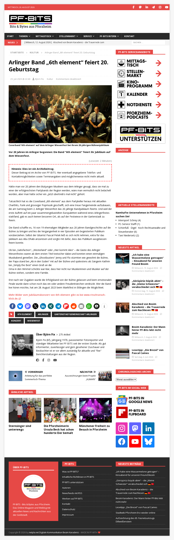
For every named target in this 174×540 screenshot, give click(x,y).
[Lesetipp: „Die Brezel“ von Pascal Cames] (122, 354)
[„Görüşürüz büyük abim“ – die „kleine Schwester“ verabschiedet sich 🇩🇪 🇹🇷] (122, 284)
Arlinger (43, 314)
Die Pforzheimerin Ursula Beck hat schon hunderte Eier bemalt (59, 429)
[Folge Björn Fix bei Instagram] (47, 360)
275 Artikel (64, 334)
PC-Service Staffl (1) (129, 224)
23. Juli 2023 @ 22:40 (20, 78)
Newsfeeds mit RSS (72, 493)
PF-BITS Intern (108, 36)
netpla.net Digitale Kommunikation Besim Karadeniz (54, 532)
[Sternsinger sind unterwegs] (25, 410)
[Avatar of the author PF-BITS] (33, 494)
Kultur (50, 78)
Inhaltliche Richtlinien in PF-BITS (78, 476)
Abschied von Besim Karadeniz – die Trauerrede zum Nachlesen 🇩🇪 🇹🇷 (148, 307)
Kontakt (129, 36)
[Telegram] (153, 7)
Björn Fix (39, 78)
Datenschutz (68, 509)
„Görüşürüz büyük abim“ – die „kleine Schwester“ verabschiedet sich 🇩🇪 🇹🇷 (147, 284)
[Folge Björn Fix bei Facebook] (42, 360)
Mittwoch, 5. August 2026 (146, 337)
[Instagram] (160, 7)
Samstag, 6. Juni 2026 (144, 357)
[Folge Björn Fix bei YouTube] (54, 360)
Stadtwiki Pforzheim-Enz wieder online (135, 512)
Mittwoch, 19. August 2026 (146, 268)
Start (10, 36)
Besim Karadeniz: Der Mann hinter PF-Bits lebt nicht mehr (148, 330)
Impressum (68, 514)
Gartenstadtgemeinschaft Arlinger (75, 314)
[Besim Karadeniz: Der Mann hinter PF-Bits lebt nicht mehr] (122, 330)
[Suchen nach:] (148, 42)
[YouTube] (167, 7)
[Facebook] (133, 7)
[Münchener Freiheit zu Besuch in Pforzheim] (95, 410)
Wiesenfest (33, 320)
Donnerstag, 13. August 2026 (147, 291)
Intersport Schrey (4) (129, 220)
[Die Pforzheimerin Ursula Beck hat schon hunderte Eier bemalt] (60, 410)
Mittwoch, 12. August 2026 (146, 314)
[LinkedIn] (147, 7)
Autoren (66, 487)
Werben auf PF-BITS (72, 498)
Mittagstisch (43, 36)
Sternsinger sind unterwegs (20, 427)
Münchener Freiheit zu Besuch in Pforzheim (94, 427)
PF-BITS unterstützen (73, 482)
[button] (12, 306)
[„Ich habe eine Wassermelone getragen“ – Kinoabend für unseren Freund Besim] (122, 258)
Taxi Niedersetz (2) (128, 235)
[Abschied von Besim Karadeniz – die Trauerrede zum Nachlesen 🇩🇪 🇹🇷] (122, 308)
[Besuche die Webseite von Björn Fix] (37, 360)
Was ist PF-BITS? (70, 471)
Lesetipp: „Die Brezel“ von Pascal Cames (147, 351)
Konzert (16, 320)
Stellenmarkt (67, 36)
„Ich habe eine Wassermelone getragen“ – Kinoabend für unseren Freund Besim (148, 259)
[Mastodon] (140, 7)
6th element (25, 314)
